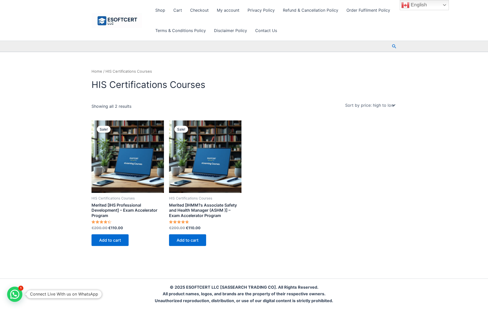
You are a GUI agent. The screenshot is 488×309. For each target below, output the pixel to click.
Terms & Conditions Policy (180, 30)
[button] (394, 46)
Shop (160, 10)
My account (228, 10)
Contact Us (266, 30)
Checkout (199, 10)
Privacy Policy (261, 10)
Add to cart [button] (110, 240)
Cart (177, 10)
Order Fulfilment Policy (368, 10)
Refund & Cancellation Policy (310, 10)
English (418, 4)
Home (97, 71)
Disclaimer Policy (230, 30)
